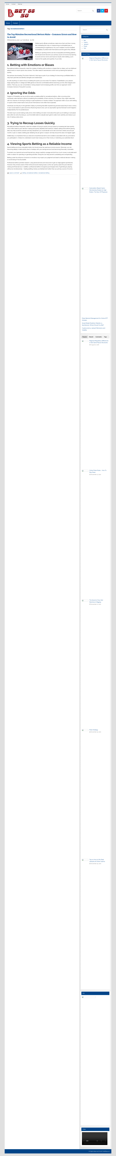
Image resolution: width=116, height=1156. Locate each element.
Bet (33, 40)
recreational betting (43, 173)
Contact (13, 4)
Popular (84, 337)
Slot (85, 48)
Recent (91, 337)
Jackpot (86, 44)
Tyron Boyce (25, 40)
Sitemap (20, 4)
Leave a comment (14, 173)
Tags (105, 337)
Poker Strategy (93, 730)
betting (24, 173)
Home (7, 4)
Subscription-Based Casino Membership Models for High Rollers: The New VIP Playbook (98, 190)
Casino (86, 42)
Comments (99, 337)
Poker (85, 46)
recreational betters (32, 173)
